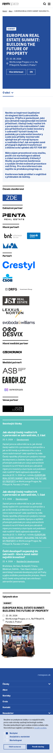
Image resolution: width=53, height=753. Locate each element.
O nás (5, 701)
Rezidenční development (28, 561)
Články (6, 683)
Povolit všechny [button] (38, 746)
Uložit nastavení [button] (15, 746)
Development (23, 440)
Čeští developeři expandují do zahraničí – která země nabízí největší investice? (20, 554)
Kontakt (6, 707)
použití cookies (40, 727)
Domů (5, 11)
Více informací (16, 71)
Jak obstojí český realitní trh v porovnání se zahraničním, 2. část (24, 433)
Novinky (7, 695)
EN (31, 71)
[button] (6, 733)
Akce (10, 11)
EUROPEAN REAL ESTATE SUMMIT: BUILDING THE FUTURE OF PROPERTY (24, 478)
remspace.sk (44, 674)
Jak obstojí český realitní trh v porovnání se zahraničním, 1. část (24, 493)
